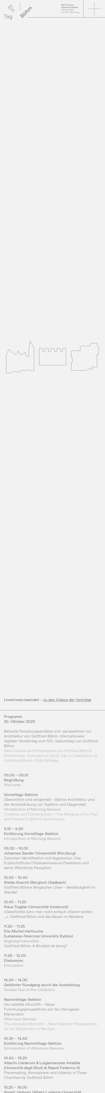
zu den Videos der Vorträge (67, 699)
